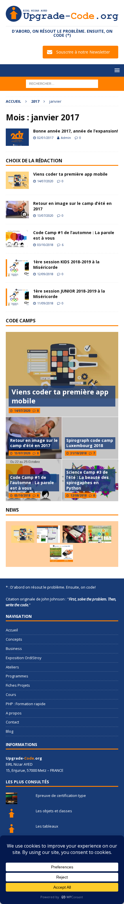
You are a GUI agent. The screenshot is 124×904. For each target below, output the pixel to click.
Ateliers (12, 667)
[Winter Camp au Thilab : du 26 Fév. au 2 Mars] (99, 534)
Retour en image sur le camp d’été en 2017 (72, 206)
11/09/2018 (45, 303)
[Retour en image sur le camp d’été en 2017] (17, 209)
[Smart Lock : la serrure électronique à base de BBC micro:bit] (74, 534)
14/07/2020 (45, 181)
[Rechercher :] (62, 83)
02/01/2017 (45, 137)
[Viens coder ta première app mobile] (17, 180)
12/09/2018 (45, 274)
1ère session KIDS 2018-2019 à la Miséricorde (66, 264)
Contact (12, 722)
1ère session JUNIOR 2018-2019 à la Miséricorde (69, 293)
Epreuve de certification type (61, 795)
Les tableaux (47, 826)
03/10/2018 (45, 244)
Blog (9, 731)
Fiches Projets (18, 685)
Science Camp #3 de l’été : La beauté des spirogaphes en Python (87, 480)
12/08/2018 (78, 495)
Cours (11, 694)
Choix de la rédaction (34, 160)
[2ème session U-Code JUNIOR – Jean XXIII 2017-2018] (61, 553)
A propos (14, 713)
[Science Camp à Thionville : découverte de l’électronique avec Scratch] (48, 534)
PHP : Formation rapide (26, 703)
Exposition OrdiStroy (24, 657)
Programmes (17, 676)
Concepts (14, 639)
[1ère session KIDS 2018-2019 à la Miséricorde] (17, 268)
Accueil (12, 630)
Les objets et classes (54, 810)
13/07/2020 (45, 215)
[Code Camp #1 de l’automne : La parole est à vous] (17, 238)
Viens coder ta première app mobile (70, 174)
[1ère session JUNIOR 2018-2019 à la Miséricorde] (17, 297)
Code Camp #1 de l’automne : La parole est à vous (73, 235)
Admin (66, 137)
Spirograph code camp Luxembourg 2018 (89, 443)
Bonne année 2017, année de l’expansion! (75, 131)
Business (14, 648)
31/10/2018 (78, 453)
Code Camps (20, 320)
